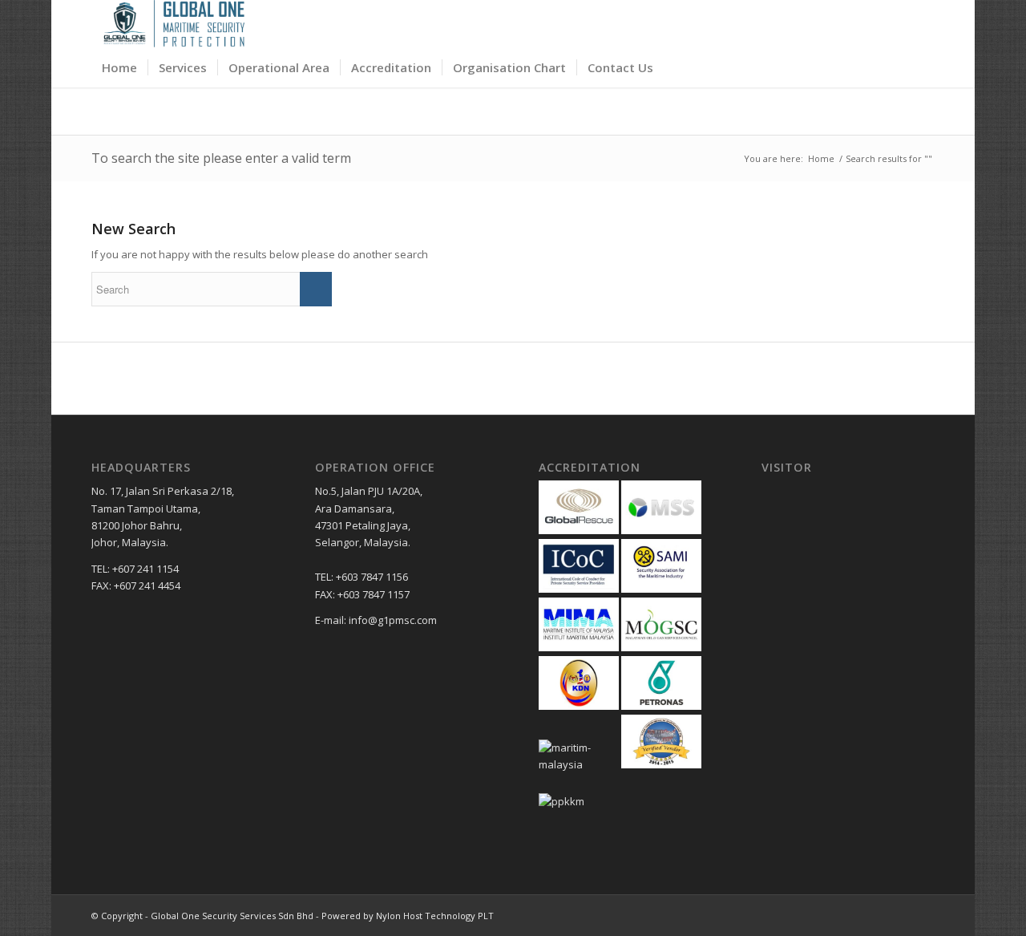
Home (821, 158)
